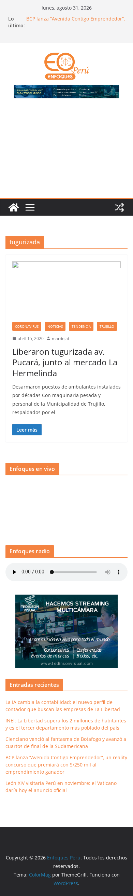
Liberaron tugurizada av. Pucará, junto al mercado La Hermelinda (64, 362)
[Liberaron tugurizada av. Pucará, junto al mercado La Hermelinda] (66, 291)
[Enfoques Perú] (13, 207)
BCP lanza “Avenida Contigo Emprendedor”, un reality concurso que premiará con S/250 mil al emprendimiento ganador (66, 764)
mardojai (60, 338)
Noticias (55, 326)
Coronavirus (27, 326)
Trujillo (107, 326)
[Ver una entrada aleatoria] (119, 207)
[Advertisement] (66, 152)
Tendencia (81, 326)
